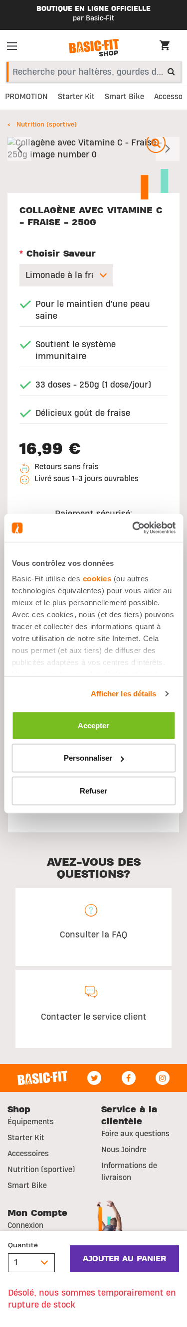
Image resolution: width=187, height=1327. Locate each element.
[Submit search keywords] (171, 71)
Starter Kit (25, 1138)
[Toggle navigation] (15, 48)
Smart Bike (27, 1186)
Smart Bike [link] (124, 97)
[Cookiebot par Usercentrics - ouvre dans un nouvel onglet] (133, 528)
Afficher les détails (124, 693)
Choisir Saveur (57, 254)
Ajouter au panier (124, 1259)
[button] (20, 149)
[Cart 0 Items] (170, 46)
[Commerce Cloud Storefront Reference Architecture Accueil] (94, 48)
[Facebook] (129, 1078)
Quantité (23, 1245)
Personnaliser (88, 758)
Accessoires (28, 1154)
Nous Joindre (124, 1150)
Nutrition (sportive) (46, 124)
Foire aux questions (135, 1134)
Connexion (25, 1225)
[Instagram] (163, 1078)
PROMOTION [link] (26, 97)
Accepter (93, 725)
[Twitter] (94, 1078)
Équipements (30, 1122)
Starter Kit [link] (76, 97)
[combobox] (93, 72)
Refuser (93, 790)
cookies (96, 578)
